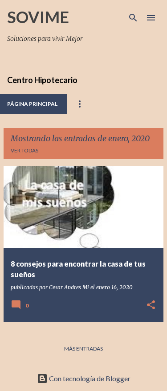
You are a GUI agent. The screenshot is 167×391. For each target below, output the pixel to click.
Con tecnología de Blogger (89, 378)
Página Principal (32, 103)
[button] (151, 305)
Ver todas (24, 150)
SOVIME (38, 17)
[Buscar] (133, 17)
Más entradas (83, 348)
